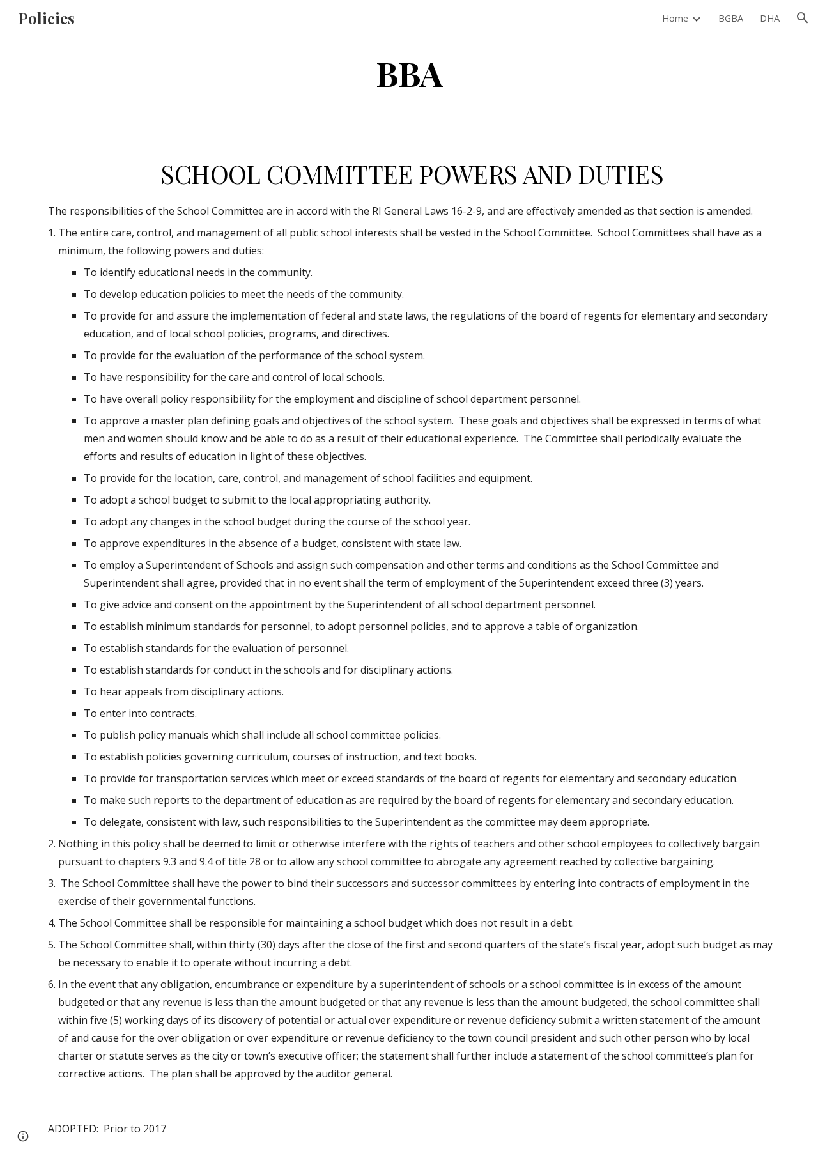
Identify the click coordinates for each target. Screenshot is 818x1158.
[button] (802, 18)
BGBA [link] (730, 18)
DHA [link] (770, 18)
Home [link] (675, 18)
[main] (409, 72)
